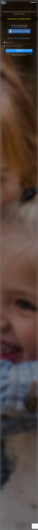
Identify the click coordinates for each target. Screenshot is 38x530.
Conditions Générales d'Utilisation (19, 55)
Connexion (33, 2)
